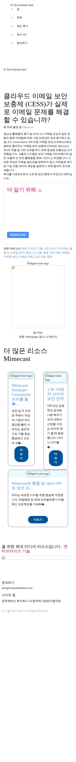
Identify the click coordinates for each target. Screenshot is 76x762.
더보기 (21, 454)
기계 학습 (62, 248)
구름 (40, 248)
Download (18, 234)
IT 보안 (31, 248)
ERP (24, 248)
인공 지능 (40, 256)
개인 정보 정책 (42, 218)
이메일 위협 (26, 256)
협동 (49, 256)
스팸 (39, 252)
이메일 (65, 252)
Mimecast (28, 127)
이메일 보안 (10, 256)
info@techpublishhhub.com (17, 588)
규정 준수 (49, 248)
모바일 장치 (17, 252)
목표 (28, 252)
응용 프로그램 (51, 252)
